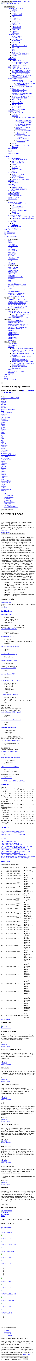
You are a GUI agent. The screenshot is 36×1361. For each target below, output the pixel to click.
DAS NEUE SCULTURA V (20, 145)
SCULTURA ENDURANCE (20, 54)
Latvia (2, 442)
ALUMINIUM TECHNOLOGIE (22, 70)
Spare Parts (7, 503)
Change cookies (13, 1357)
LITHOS (14, 10)
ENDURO (15, 168)
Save (25, 1359)
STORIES (15, 116)
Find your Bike (12, 148)
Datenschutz (8, 1333)
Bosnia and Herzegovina (8, 409)
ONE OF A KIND (17, 112)
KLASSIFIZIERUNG (11, 507)
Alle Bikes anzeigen (6, 1227)
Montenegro (4, 450)
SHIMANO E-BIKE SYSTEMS (21, 75)
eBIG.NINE (15, 21)
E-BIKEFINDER (13, 228)
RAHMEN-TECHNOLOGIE (21, 72)
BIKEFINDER (12, 199)
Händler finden (5, 532)
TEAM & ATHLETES (15, 78)
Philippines (4, 463)
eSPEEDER (15, 33)
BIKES (6, 156)
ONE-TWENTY (17, 36)
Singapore (4, 471)
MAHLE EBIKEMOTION (20, 77)
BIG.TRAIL (15, 47)
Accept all (4, 1357)
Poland (3, 464)
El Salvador (4, 420)
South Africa (4, 476)
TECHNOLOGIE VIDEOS (20, 73)
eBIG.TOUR (16, 23)
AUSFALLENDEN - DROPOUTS (22, 96)
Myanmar (3, 451)
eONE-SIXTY (16, 18)
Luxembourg (4, 445)
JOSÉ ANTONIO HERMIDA (25, 81)
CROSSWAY (16, 192)
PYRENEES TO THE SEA (24, 130)
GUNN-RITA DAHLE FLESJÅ (25, 83)
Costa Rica (4, 414)
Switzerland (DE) (6, 481)
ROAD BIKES (12, 173)
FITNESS (11, 181)
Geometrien (7, 498)
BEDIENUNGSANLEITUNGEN (22, 93)
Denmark (3, 419)
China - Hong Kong (6, 412)
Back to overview (6, 1028)
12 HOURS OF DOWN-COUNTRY (23, 363)
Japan (2, 438)
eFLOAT (14, 16)
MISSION (15, 55)
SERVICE (11, 88)
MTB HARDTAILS (18, 161)
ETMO (14, 11)
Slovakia (3, 473)
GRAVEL (11, 184)
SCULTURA (16, 52)
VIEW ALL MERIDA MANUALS (14, 781)
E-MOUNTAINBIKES (15, 202)
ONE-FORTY (16, 41)
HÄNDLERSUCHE (14, 153)
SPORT (14, 212)
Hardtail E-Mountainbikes (19, 210)
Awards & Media (9, 495)
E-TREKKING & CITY (15, 215)
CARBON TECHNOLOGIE (20, 68)
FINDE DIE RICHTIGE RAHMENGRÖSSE (19, 90)
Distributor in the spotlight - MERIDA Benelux (24, 124)
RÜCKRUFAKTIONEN (19, 98)
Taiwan (3, 484)
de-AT (6, 376)
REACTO (15, 51)
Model (6, 494)
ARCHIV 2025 (16, 99)
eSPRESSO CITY (17, 26)
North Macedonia (6, 460)
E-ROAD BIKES (13, 221)
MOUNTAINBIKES (14, 158)
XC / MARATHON (18, 163)
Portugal (3, 466)
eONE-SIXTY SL (17, 13)
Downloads (7, 500)
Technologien (8, 505)
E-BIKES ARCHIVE (14, 226)
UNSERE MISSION (18, 60)
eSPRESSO (15, 24)
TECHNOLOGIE (13, 67)
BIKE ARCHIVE (13, 197)
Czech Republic (5, 417)
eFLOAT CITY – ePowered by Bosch (23, 216)
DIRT (13, 49)
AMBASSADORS (17, 80)
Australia (3, 404)
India (2, 432)
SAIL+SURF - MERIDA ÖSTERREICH (23, 141)
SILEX (14, 57)
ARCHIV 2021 (16, 104)
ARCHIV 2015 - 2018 (18, 109)
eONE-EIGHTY (17, 15)
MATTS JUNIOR (17, 195)
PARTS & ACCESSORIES (12, 230)
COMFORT (15, 213)
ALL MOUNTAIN (17, 166)
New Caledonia (5, 456)
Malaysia (3, 446)
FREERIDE (15, 208)
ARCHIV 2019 (16, 108)
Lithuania (3, 443)
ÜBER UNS (12, 59)
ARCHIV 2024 (16, 101)
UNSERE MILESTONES (19, 65)
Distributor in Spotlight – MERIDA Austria (23, 128)
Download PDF (5, 1019)
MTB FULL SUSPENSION (20, 159)
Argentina (4, 402)
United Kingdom (6, 489)
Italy (2, 437)
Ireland (3, 433)
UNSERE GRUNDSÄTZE (20, 62)
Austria (3, 406)
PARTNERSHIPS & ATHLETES (22, 86)
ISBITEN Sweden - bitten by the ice (22, 348)
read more (4, 607)
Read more (4, 530)
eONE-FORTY (16, 20)
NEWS (6, 231)
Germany (3, 427)
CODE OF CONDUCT (19, 64)
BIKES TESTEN (9, 233)
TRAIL (14, 164)
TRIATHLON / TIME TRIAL (21, 179)
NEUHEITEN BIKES (14, 34)
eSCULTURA (16, 29)
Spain (2, 477)
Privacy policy (26, 1354)
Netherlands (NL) (6, 453)
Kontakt (6, 1330)
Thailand (3, 486)
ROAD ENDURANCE (19, 177)
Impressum (7, 1332)
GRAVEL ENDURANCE (20, 189)
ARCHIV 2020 (16, 106)
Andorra (3, 401)
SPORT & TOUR (17, 169)
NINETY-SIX (16, 42)
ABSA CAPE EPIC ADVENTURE (21, 133)
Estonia (3, 422)
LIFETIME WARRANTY (20, 94)
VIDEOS (14, 143)
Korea (2, 440)
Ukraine (3, 487)
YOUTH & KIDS (13, 194)
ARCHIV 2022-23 (17, 103)
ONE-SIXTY (16, 37)
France (3, 425)
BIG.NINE (15, 44)
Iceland (3, 430)
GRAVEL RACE (17, 187)
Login (10, 152)
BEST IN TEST (16, 114)
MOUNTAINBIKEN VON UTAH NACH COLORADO (24, 121)
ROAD (14, 223)
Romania (3, 468)
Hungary (3, 429)
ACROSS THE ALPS (22, 138)
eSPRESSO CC (16, 28)
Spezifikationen (8, 497)
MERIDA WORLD (14, 111)
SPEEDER (15, 182)
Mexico (3, 448)
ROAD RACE (16, 176)
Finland (3, 424)
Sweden (3, 479)
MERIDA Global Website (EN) (10, 398)
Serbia (2, 469)
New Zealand (5, 458)
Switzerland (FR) (6, 482)
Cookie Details (23, 1357)
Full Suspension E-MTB (19, 203)
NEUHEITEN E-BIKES (15, 8)
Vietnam (3, 490)
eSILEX (14, 31)
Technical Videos (9, 502)
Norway (3, 461)
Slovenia (3, 474)
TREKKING (12, 190)
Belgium (3, 407)
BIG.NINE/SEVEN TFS (19, 46)
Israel (2, 435)
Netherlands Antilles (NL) (8, 455)
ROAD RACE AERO (18, 174)
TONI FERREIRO (21, 85)
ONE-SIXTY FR (17, 39)
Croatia (3, 416)
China (2, 411)
